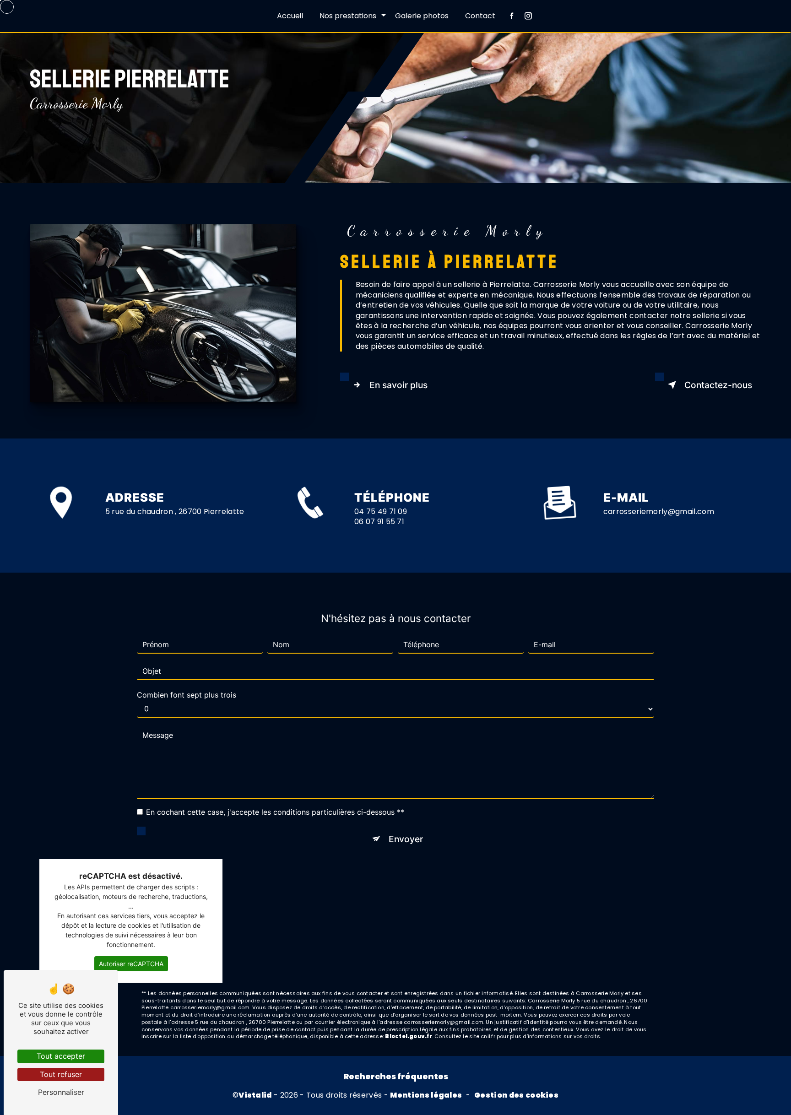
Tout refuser (61, 1074)
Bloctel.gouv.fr (408, 1036)
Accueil (290, 16)
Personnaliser (61, 1092)
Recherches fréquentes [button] (395, 1076)
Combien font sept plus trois (186, 694)
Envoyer (406, 839)
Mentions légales (426, 1095)
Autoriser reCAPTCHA (131, 964)
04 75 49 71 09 (380, 511)
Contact (480, 16)
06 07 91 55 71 (379, 521)
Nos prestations (348, 16)
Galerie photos (422, 16)
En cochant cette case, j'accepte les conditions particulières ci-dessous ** (275, 812)
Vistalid (255, 1095)
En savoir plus (398, 384)
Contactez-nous (718, 384)
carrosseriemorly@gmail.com (658, 511)
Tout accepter (61, 1056)
